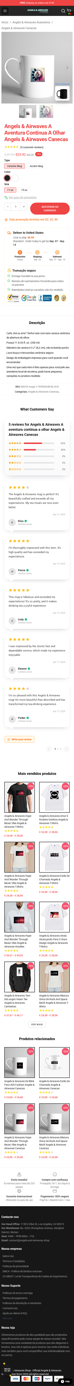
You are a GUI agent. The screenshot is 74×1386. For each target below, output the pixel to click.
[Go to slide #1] (27, 111)
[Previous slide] (7, 67)
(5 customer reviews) (31, 147)
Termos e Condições (14, 1261)
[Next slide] (67, 67)
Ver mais (37, 1024)
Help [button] (67, 1381)
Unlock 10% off (7, 1370)
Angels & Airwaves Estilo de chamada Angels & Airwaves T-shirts (54, 879)
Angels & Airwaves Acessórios (31, 22)
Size (6, 184)
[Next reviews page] (66, 749)
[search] (63, 11)
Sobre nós (8, 1256)
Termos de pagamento (15, 1298)
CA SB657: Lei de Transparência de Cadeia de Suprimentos (35, 1276)
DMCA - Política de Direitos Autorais (22, 1271)
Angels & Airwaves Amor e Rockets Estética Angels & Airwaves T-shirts (53, 819)
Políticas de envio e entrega (18, 1293)
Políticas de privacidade (16, 1266)
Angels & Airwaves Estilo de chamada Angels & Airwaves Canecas (54, 1085)
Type (7, 160)
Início (4, 22)
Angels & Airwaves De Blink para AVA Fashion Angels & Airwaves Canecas (19, 1085)
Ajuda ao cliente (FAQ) (15, 1313)
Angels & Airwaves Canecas (18, 28)
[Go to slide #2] (46, 111)
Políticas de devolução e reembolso (22, 1303)
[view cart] (69, 11)
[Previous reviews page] (49, 749)
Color (7, 171)
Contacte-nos (10, 1308)
